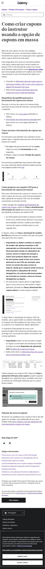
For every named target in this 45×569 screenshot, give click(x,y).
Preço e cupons (31, 10)
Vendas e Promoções (16, 10)
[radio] (4, 443)
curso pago (23, 114)
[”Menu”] (3, 3)
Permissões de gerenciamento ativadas (21, 119)
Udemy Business (8, 519)
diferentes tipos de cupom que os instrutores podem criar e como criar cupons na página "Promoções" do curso (24, 84)
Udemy (4, 10)
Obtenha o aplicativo (10, 525)
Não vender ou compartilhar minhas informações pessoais (22, 550)
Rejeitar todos (22, 556)
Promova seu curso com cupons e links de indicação (19, 455)
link (22, 167)
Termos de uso (20, 493)
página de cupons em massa (23, 349)
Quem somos (7, 528)
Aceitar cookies (22, 563)
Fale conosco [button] (13, 500)
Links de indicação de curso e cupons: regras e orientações (22, 463)
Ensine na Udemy (9, 522)
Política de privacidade (24, 546)
